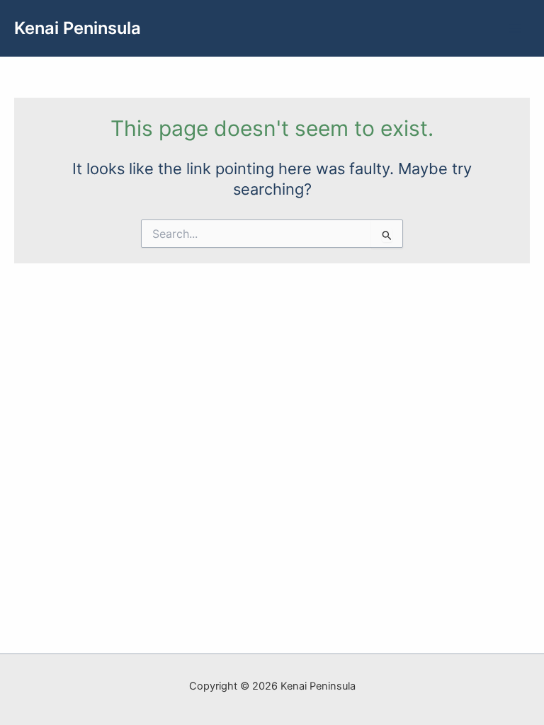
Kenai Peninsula (77, 28)
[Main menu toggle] (515, 28)
